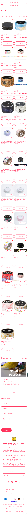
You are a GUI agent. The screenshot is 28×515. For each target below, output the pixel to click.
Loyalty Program (18, 464)
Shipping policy (20, 508)
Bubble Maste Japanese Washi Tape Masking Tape (20, 142)
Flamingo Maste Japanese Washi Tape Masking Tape (6, 314)
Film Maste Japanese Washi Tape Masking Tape (6, 34)
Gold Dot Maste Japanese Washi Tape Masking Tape (6, 342)
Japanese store (17, 459)
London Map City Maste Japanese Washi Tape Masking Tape (7, 285)
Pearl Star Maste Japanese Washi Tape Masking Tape (6, 142)
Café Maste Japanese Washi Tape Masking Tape (7, 89)
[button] (2, 4)
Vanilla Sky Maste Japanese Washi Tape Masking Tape (20, 34)
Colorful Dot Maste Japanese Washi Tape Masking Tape (20, 314)
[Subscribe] (23, 475)
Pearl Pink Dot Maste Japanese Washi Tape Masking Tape (20, 227)
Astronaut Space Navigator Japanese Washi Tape (19, 170)
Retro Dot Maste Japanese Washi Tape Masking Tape (6, 227)
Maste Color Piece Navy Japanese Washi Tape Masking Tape (7, 170)
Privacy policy (19, 506)
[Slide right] (17, 392)
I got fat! (6, 379)
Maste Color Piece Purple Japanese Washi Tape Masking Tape (7, 255)
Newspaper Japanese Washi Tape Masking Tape (19, 116)
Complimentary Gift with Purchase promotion (14, 465)
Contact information (19, 511)
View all (24, 358)
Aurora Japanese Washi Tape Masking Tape (20, 89)
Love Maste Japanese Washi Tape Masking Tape (20, 62)
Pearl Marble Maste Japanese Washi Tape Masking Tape (7, 199)
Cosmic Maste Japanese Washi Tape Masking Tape (7, 116)
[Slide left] (10, 392)
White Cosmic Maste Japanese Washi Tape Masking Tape (7, 62)
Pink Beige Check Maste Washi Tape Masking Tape (20, 285)
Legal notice (9, 511)
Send (6, 430)
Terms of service (10, 508)
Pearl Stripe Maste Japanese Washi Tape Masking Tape (20, 199)
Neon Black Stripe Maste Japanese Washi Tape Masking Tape (20, 255)
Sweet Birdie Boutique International (16, 504)
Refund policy (10, 506)
